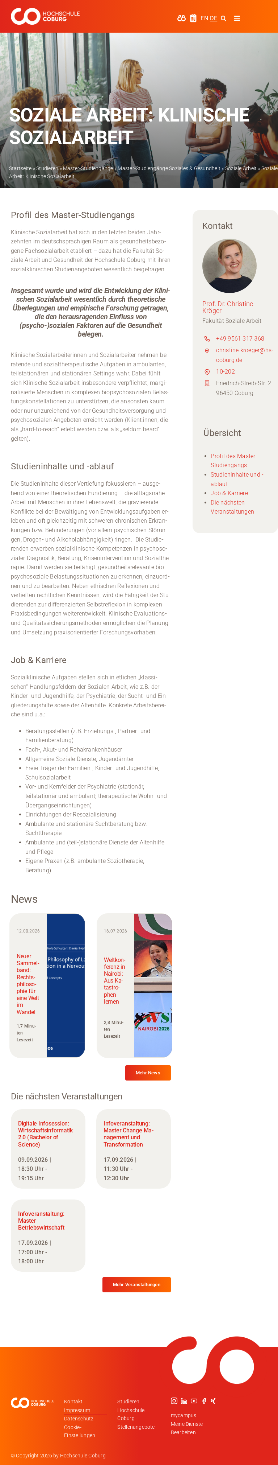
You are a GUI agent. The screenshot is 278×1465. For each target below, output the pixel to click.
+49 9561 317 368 (240, 338)
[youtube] (194, 1401)
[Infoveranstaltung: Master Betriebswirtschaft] (48, 1235)
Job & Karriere (229, 493)
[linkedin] (184, 1401)
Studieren (47, 168)
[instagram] (174, 1401)
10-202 (225, 371)
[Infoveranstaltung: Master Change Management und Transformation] (133, 1149)
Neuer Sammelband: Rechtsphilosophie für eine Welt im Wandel (28, 984)
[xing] (213, 1401)
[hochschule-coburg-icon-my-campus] (181, 17)
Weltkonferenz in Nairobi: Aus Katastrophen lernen (114, 980)
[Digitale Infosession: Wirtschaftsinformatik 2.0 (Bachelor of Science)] (48, 1149)
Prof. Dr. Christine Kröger (227, 307)
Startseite (20, 168)
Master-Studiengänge (88, 168)
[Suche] (223, 18)
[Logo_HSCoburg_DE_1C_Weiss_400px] (45, 10)
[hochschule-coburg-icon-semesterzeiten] (193, 16)
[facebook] (204, 1401)
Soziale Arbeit (241, 168)
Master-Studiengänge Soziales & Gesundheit (169, 168)
